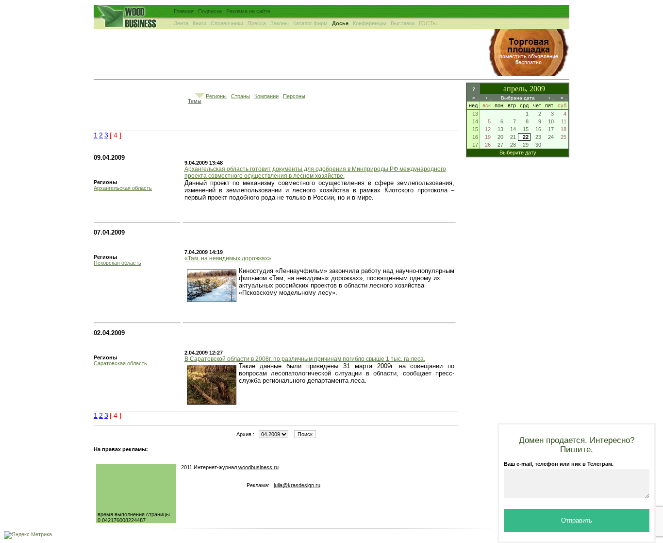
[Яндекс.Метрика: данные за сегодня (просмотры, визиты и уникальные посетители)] (28, 535)
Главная (184, 11)
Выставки (402, 23)
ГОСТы (428, 23)
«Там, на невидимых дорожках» (227, 258)
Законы (279, 23)
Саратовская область (120, 363)
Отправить (576, 520)
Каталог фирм (310, 23)
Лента (181, 23)
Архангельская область (123, 188)
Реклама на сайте (248, 11)
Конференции (369, 23)
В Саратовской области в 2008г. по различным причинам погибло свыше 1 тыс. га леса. (304, 359)
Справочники (227, 23)
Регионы (216, 96)
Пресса (257, 23)
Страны (240, 96)
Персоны (294, 96)
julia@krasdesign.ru (297, 485)
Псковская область (117, 263)
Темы (194, 101)
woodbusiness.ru (258, 467)
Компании (266, 96)
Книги (199, 23)
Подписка (210, 11)
